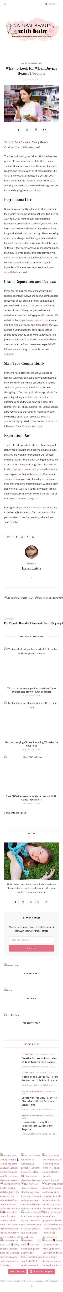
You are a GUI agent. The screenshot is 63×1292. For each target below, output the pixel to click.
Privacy (32, 1281)
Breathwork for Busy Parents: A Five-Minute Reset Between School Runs (40, 1101)
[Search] (46, 4)
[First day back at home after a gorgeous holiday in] (52, 1224)
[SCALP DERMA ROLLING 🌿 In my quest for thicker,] (10, 1252)
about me (41, 892)
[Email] (44, 129)
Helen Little (31, 568)
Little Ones (28, 1054)
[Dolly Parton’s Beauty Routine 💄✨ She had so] (10, 1167)
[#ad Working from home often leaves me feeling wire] (52, 1195)
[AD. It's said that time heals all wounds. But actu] (31, 1167)
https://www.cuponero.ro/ (33, 320)
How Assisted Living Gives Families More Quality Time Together (37, 1126)
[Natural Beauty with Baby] (31, 29)
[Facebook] (18, 129)
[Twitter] (27, 129)
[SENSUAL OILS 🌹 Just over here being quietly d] (31, 1252)
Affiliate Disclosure (54, 1281)
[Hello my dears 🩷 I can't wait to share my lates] (31, 1224)
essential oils (11, 272)
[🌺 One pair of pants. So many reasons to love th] (10, 1224)
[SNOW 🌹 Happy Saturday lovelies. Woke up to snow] (52, 1252)
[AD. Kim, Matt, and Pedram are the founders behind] (52, 1167)
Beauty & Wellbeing (31, 63)
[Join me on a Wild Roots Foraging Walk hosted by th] (10, 1195)
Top (32, 1286)
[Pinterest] (36, 129)
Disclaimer (40, 1281)
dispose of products (23, 469)
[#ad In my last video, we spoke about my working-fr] (31, 1195)
